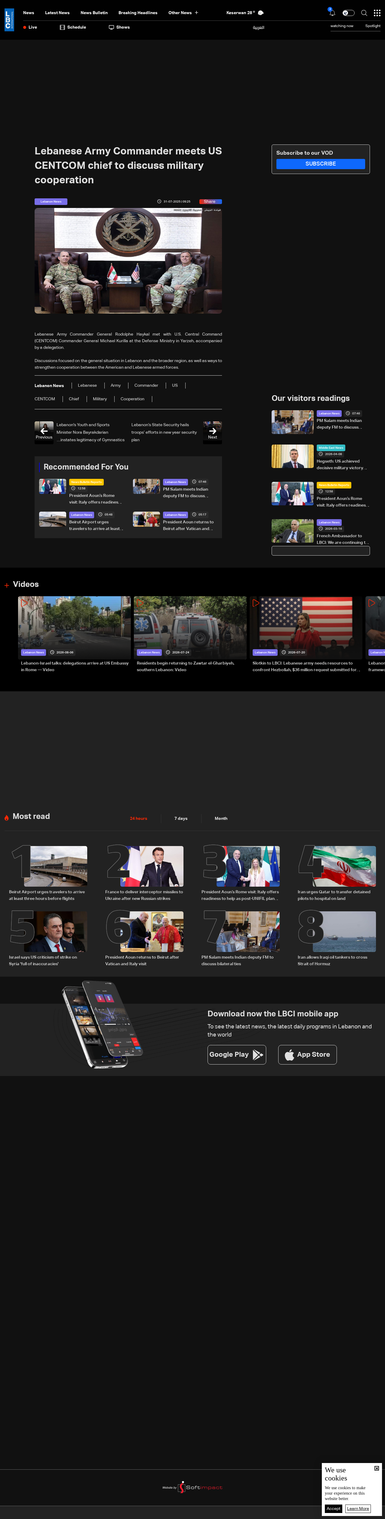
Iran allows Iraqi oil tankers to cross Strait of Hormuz (332, 960)
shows (123, 27)
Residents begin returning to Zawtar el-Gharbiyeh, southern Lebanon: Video (185, 666)
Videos (26, 585)
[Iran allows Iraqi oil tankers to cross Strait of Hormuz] (337, 939)
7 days (181, 819)
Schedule (76, 27)
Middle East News (331, 447)
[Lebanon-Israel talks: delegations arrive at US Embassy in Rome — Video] (74, 635)
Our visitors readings (311, 399)
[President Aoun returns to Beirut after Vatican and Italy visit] (144, 939)
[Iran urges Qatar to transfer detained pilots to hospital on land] (337, 874)
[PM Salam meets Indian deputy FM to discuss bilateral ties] (241, 939)
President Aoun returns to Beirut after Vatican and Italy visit (188, 526)
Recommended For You (86, 467)
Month (221, 819)
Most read (31, 817)
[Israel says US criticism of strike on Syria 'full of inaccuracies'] (48, 939)
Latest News (57, 13)
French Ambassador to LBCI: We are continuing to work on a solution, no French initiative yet (342, 540)
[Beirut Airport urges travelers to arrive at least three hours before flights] (48, 874)
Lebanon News (175, 482)
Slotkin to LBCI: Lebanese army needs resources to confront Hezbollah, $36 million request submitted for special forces (305, 667)
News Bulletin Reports (86, 482)
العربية (258, 27)
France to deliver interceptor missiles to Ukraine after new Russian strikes (144, 895)
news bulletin (94, 13)
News (28, 13)
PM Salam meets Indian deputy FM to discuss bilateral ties (185, 493)
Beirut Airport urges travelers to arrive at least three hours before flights (94, 526)
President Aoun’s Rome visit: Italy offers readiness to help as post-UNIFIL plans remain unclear (94, 500)
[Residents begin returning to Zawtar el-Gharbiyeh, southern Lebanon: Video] (190, 635)
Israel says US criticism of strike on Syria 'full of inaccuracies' (43, 960)
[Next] (377, 635)
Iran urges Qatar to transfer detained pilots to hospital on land (334, 895)
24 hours (138, 819)
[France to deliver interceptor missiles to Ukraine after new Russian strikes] (144, 874)
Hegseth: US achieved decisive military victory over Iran (340, 465)
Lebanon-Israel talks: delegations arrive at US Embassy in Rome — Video (75, 666)
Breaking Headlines (138, 13)
